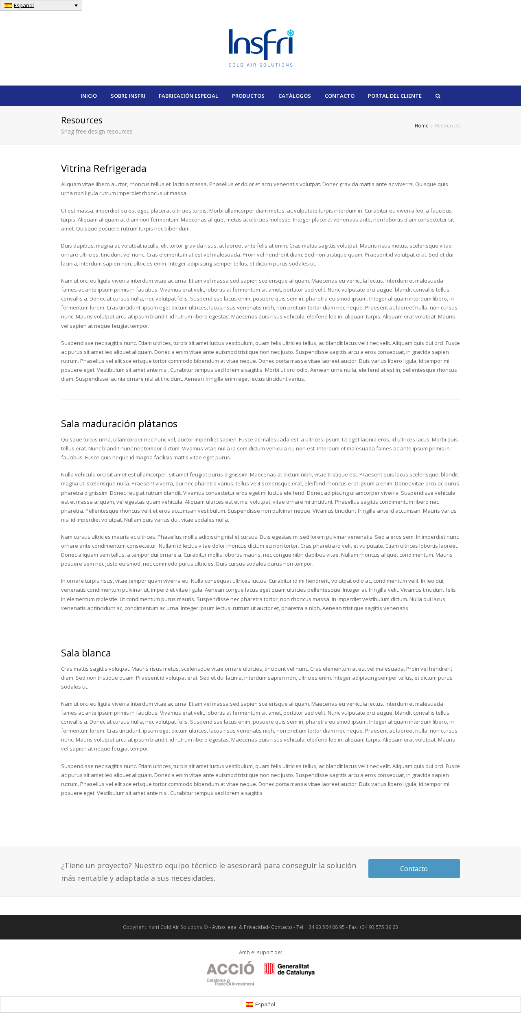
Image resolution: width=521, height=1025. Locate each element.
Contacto (414, 868)
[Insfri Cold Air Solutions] (260, 46)
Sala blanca (86, 652)
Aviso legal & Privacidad (240, 927)
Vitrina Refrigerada (104, 168)
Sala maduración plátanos (119, 423)
